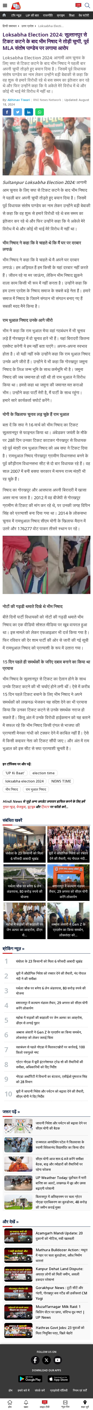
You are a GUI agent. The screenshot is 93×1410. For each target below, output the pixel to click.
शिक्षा (71, 15)
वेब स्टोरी (83, 15)
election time (43, 773)
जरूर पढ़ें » (11, 1111)
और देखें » (11, 1222)
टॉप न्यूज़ (15, 15)
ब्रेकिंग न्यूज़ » (13, 948)
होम (10, 1390)
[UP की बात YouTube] (57, 1363)
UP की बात (31, 15)
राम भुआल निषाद (36, 789)
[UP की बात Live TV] (78, 7)
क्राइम (60, 15)
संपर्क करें (40, 1390)
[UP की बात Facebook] (35, 1363)
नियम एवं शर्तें (80, 1390)
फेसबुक (21, 806)
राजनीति (47, 15)
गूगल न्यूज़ (8, 806)
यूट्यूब (31, 806)
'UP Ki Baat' (15, 773)
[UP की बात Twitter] (46, 1363)
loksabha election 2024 (24, 781)
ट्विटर (45, 806)
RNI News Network (47, 100)
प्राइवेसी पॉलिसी (58, 1390)
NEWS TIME (61, 781)
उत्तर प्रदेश (27, 26)
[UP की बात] (15, 10)
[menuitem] (16, 15)
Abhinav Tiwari (19, 100)
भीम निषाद (11, 789)
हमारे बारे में (23, 1390)
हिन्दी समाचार (10, 26)
